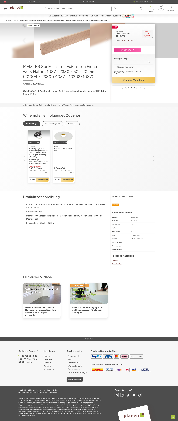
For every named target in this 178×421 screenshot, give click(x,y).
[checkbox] (124, 67)
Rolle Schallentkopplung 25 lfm (63, 148)
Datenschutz (74, 362)
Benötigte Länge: (121, 58)
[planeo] (134, 415)
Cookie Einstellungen (77, 372)
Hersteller (48, 359)
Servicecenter (74, 356)
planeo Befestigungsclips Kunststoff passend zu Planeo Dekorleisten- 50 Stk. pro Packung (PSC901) (38, 151)
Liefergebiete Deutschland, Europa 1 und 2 (85, 406)
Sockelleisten (24, 20)
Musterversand (145, 2)
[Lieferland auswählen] (5, 2)
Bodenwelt (7, 20)
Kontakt (47, 362)
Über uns (48, 356)
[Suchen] (45, 8)
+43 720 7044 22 (88, 2)
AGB (70, 359)
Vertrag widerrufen (74, 379)
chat (34, 2)
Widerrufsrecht (75, 366)
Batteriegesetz (74, 369)
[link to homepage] (16, 7)
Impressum (49, 369)
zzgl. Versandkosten (127, 40)
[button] (5, 2)
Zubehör (15, 20)
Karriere (47, 366)
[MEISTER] (133, 204)
